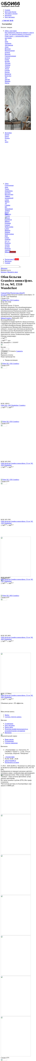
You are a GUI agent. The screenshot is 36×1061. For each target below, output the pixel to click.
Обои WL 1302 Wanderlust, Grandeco (13, 405)
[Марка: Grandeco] (5, 345)
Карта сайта (9, 727)
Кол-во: (3, 347)
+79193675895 (9, 757)
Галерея (7, 10)
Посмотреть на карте (12, 762)
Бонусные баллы (10, 12)
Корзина (3, 272)
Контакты (8, 15)
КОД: (2, 302)
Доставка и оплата (11, 13)
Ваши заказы (9, 739)
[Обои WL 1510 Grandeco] (10, 300)
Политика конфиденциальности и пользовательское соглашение (16, 730)
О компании (9, 723)
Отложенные (9, 741)
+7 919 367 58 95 (7, 20)
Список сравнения (11, 743)
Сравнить (19, 351)
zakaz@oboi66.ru (10, 760)
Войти (7, 715)
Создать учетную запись (13, 717)
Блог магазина (10, 17)
